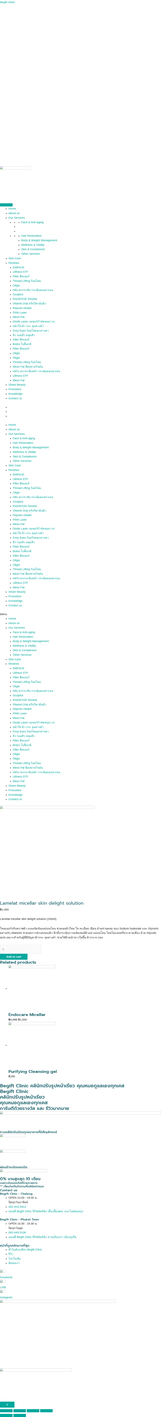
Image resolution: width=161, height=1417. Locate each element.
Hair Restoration (31, 235)
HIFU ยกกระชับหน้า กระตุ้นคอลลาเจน (36, 371)
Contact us (15, 398)
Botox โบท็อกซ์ (22, 344)
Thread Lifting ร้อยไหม (27, 280)
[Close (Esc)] (6, 1410)
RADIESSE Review (25, 299)
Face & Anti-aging (32, 222)
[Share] (19, 1410)
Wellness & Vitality (32, 244)
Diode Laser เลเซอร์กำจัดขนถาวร (34, 321)
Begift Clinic (7, 2)
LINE (3, 1287)
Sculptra (18, 294)
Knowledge (15, 393)
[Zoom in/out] (46, 1410)
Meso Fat (19, 317)
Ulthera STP (20, 271)
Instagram (6, 1297)
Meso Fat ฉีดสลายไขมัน (28, 366)
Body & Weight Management (39, 240)
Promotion (14, 389)
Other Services (30, 253)
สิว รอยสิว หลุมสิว (24, 335)
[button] (80, 614)
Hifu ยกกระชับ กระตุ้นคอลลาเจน (33, 290)
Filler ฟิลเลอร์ (21, 276)
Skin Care (14, 258)
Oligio (16, 285)
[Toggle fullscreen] (33, 1410)
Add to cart (13, 956)
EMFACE (18, 267)
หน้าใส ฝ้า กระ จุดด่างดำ (28, 326)
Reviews (13, 262)
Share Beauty (17, 384)
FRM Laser (20, 312)
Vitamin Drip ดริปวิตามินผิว (29, 303)
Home (12, 208)
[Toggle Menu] (6, 204)
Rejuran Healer (22, 308)
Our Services (16, 217)
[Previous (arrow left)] (6, 1415)
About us (14, 213)
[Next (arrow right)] (19, 1415)
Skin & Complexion (33, 249)
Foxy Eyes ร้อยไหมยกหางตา (31, 330)
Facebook (6, 1277)
